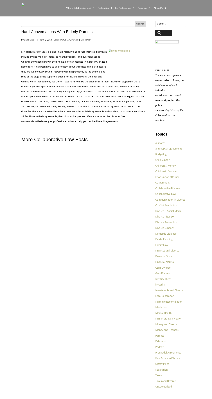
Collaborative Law (62, 40)
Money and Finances (166, 330)
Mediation (161, 307)
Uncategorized (163, 386)
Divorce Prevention (166, 222)
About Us (158, 8)
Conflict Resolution (166, 205)
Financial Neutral (164, 262)
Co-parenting (162, 182)
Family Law (161, 245)
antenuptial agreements (168, 148)
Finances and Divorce (167, 250)
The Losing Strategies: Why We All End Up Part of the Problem (60, 160)
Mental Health (163, 313)
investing (160, 284)
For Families (103, 8)
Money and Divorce (166, 324)
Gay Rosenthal (33, 202)
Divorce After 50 (164, 216)
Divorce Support (164, 228)
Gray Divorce (162, 273)
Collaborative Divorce (167, 188)
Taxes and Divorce (165, 381)
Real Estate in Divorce (167, 358)
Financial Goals (163, 256)
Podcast (159, 347)
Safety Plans (162, 364)
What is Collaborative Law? (78, 8)
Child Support (162, 160)
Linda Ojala (29, 40)
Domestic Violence (165, 233)
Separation (161, 369)
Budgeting (161, 154)
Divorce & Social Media (168, 211)
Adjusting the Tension (36, 194)
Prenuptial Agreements (168, 352)
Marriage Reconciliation (168, 301)
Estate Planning (164, 239)
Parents (75, 40)
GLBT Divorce (163, 267)
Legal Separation (164, 296)
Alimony (160, 143)
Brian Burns (32, 168)
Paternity (160, 341)
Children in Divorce (166, 171)
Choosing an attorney (167, 177)
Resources (142, 8)
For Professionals (123, 8)
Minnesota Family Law (168, 318)
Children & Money (165, 165)
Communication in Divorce (170, 199)
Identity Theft (163, 279)
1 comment (86, 40)
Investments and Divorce (169, 290)
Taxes (158, 375)
